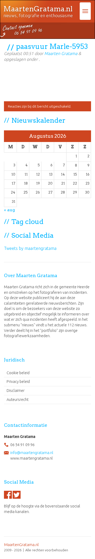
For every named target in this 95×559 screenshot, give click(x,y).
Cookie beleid (18, 373)
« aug (9, 209)
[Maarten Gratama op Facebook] (8, 495)
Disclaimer (16, 390)
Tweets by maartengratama (30, 248)
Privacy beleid (18, 381)
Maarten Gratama (60, 53)
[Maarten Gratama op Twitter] (17, 495)
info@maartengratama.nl (31, 453)
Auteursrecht (17, 399)
